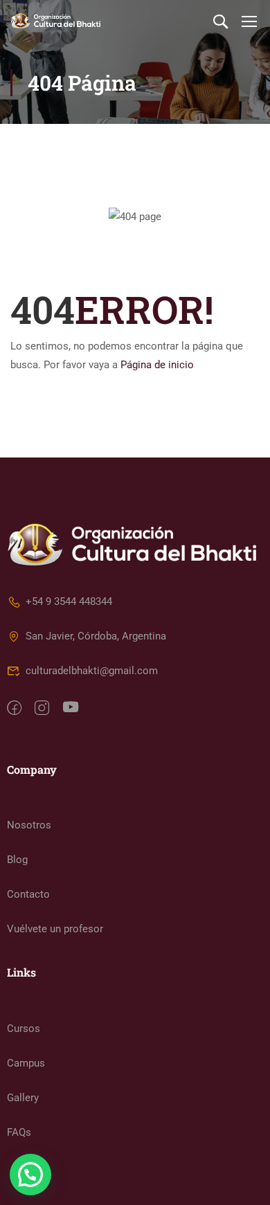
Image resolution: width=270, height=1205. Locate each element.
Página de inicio (157, 365)
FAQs (19, 1132)
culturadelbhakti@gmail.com (92, 670)
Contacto (28, 894)
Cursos (23, 1028)
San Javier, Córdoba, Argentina (96, 636)
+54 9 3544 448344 (69, 601)
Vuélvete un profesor (55, 929)
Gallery (23, 1097)
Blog (17, 859)
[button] (30, 1174)
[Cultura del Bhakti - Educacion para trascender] (55, 21)
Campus (26, 1063)
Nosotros (29, 825)
